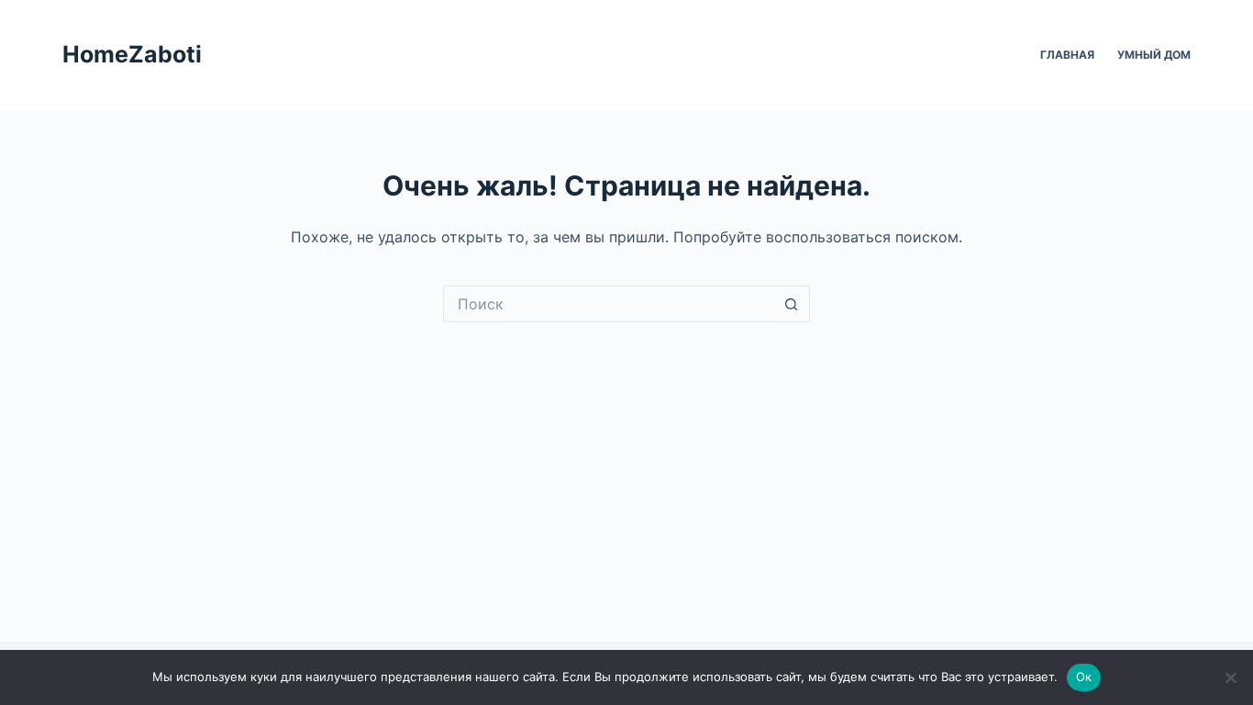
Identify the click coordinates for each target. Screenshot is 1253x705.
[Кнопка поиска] (791, 303)
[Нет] (1230, 677)
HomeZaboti (132, 54)
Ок (1084, 676)
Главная (1067, 55)
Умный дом (1154, 55)
